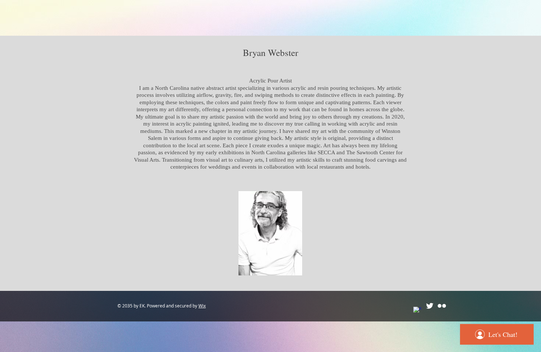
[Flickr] (442, 306)
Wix (202, 306)
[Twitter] (429, 306)
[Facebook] (417, 311)
